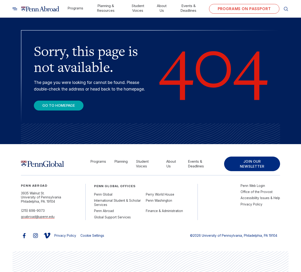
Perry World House (160, 194)
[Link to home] (40, 9)
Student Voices (137, 8)
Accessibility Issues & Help (260, 198)
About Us (161, 8)
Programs (75, 8)
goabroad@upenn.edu (38, 217)
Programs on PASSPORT (244, 8)
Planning (121, 161)
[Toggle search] (14, 8)
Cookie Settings (92, 235)
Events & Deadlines (188, 8)
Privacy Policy (251, 204)
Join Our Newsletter (252, 164)
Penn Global (103, 194)
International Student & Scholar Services (117, 203)
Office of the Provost (257, 192)
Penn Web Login (253, 186)
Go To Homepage (58, 105)
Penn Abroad (104, 211)
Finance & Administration (164, 211)
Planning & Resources (106, 8)
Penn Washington (159, 200)
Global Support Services (112, 217)
